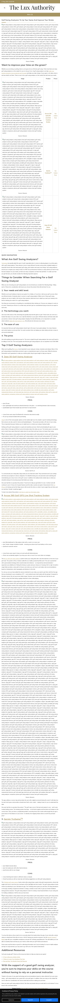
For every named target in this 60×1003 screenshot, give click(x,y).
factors (16, 349)
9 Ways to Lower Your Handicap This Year (14, 959)
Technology (5, 263)
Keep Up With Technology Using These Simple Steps (34, 988)
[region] (30, 996)
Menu (29, 14)
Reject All (30, 1000)
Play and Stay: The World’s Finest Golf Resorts (15, 961)
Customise (11, 1000)
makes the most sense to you (17, 321)
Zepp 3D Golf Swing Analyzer (48, 227)
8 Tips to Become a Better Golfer (11, 957)
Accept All (48, 1000)
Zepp (3, 420)
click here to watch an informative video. (29, 492)
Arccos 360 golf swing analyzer (12, 558)
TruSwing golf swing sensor (11, 882)
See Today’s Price (56, 115)
